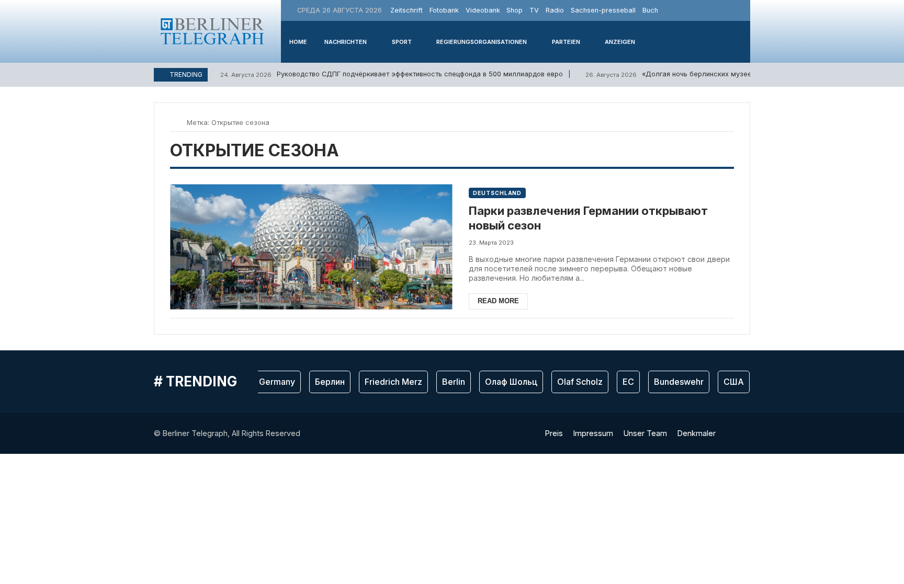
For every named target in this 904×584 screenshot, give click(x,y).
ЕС (623, 381)
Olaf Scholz (574, 381)
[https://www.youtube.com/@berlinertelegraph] (728, 10)
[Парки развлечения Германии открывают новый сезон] (311, 247)
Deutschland (497, 193)
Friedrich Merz (388, 381)
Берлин (325, 381)
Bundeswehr (673, 381)
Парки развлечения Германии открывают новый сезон (588, 218)
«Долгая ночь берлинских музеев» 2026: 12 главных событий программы (736, 74)
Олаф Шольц (506, 381)
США (728, 381)
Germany (272, 381)
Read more (498, 301)
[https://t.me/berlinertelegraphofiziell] (740, 10)
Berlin (448, 381)
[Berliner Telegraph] (212, 31)
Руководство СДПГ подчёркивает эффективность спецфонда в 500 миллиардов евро (391, 74)
